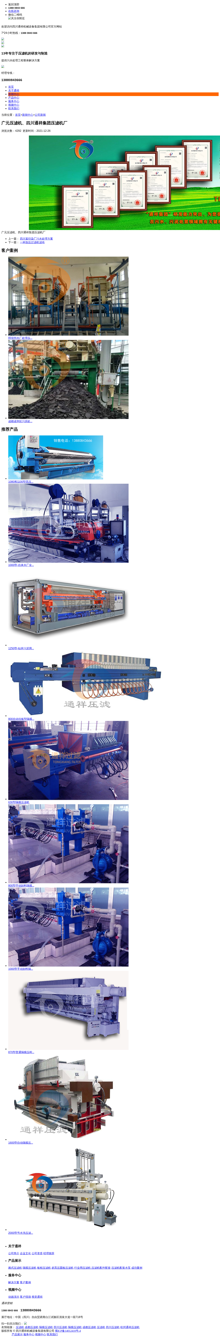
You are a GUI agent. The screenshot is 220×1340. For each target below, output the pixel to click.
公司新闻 (40, 114)
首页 (11, 86)
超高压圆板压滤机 (63, 1267)
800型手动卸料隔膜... (21, 885)
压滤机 (20, 1327)
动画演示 (13, 1296)
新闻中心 (13, 94)
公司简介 (13, 1253)
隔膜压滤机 (29, 1267)
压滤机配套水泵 (121, 1267)
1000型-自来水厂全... (21, 565)
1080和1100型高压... (20, 481)
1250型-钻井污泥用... (21, 648)
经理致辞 (48, 1253)
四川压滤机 (60, 1327)
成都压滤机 (31, 1327)
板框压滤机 (44, 1267)
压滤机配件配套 (101, 1267)
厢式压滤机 (15, 1267)
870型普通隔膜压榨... (21, 1052)
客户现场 (25, 1296)
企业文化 (25, 1253)
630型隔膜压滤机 (18, 802)
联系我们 (13, 108)
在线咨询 (13, 11)
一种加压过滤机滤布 (32, 242)
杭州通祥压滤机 (130, 1327)
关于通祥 (13, 90)
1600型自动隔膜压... (20, 1142)
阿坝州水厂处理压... (20, 338)
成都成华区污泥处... (20, 421)
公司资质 (37, 1253)
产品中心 (13, 97)
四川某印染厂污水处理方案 (36, 238)
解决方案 (13, 1282)
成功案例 (136, 1267)
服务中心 (13, 101)
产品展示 (17, 1334)
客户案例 (25, 1282)
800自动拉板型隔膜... (21, 718)
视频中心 (13, 104)
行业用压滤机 (82, 1267)
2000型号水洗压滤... (20, 1232)
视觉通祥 (37, 1296)
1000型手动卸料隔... (20, 968)
